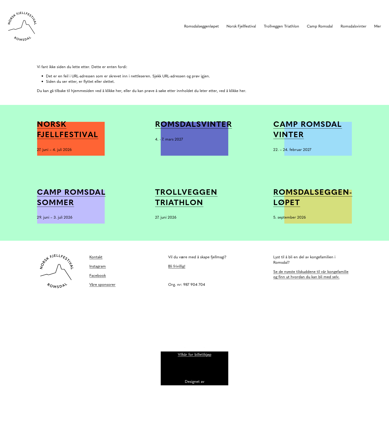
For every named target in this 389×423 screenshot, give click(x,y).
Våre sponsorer (102, 284)
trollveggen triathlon (186, 196)
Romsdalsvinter (193, 123)
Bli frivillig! (176, 266)
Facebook (97, 275)
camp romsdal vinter (307, 128)
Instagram (97, 266)
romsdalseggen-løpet (313, 196)
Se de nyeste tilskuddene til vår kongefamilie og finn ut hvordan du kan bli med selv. (310, 274)
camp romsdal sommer (71, 196)
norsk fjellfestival (67, 128)
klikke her (113, 90)
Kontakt (95, 256)
